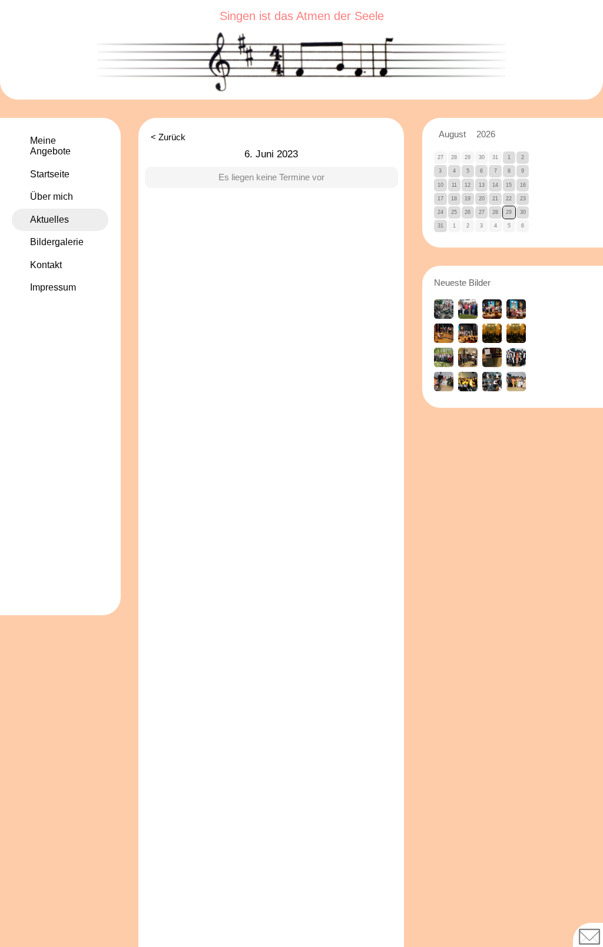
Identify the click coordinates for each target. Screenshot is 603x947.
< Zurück (168, 137)
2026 (485, 134)
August (452, 134)
